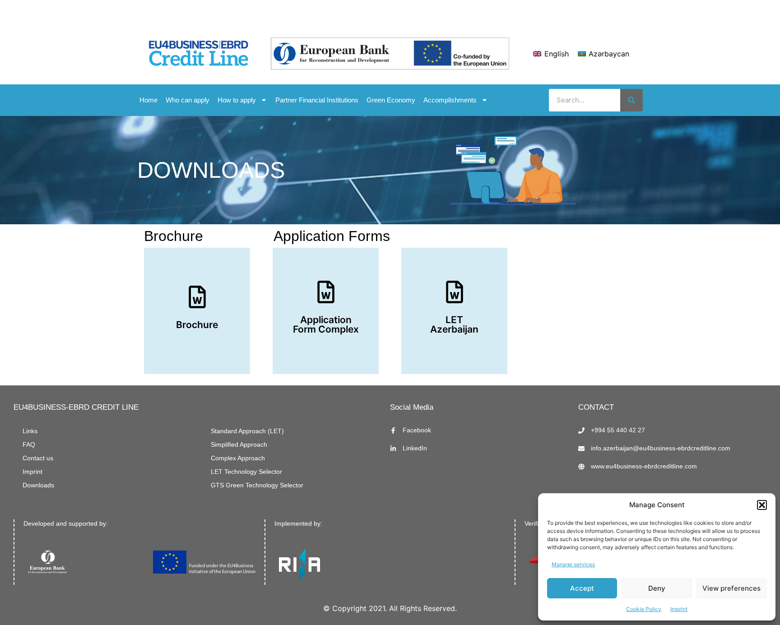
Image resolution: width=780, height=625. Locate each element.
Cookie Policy (643, 609)
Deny (656, 588)
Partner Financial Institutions (316, 100)
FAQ (29, 444)
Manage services (573, 564)
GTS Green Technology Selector (257, 485)
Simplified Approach (239, 444)
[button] (761, 504)
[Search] (631, 100)
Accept (582, 588)
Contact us (38, 458)
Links (30, 431)
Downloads (38, 485)
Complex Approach (238, 458)
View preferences (731, 588)
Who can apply (187, 100)
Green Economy (391, 100)
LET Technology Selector (246, 471)
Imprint (678, 609)
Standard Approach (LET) (247, 431)
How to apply (237, 100)
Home (148, 100)
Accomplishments (450, 100)
